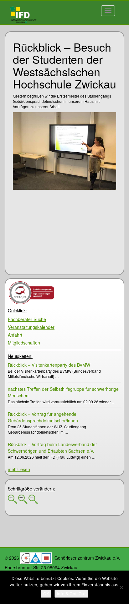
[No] (121, 587)
